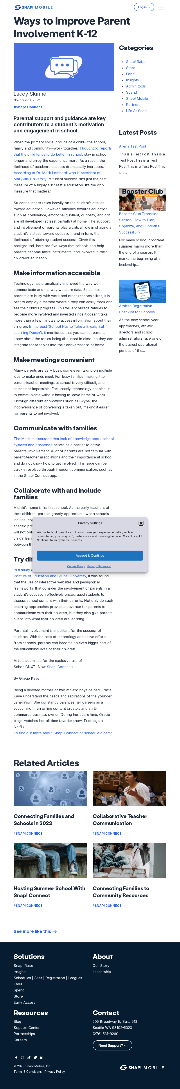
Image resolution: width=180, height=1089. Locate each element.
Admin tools (136, 86)
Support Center (27, 1027)
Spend (131, 92)
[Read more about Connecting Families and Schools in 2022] (50, 788)
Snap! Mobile (137, 98)
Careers (20, 1040)
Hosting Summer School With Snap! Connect (49, 891)
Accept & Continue (90, 555)
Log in (142, 7)
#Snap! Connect (28, 107)
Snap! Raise (136, 61)
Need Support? (111, 1045)
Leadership (102, 972)
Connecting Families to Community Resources (121, 891)
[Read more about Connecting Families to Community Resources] (129, 860)
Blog (17, 1021)
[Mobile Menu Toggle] (160, 7)
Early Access (24, 1002)
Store (130, 68)
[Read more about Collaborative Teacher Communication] (129, 788)
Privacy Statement (99, 566)
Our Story (101, 965)
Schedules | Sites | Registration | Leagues (48, 978)
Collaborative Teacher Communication (120, 819)
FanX (130, 74)
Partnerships (24, 1034)
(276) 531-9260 (105, 1034)
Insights (132, 80)
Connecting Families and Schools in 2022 (44, 819)
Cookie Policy (76, 566)
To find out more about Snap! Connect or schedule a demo (63, 733)
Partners (133, 104)
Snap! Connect (59, 667)
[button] (141, 523)
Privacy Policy (55, 1071)
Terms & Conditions (28, 1071)
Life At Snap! (137, 111)
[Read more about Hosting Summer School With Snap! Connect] (50, 860)
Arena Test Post (132, 146)
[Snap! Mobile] (33, 7)
